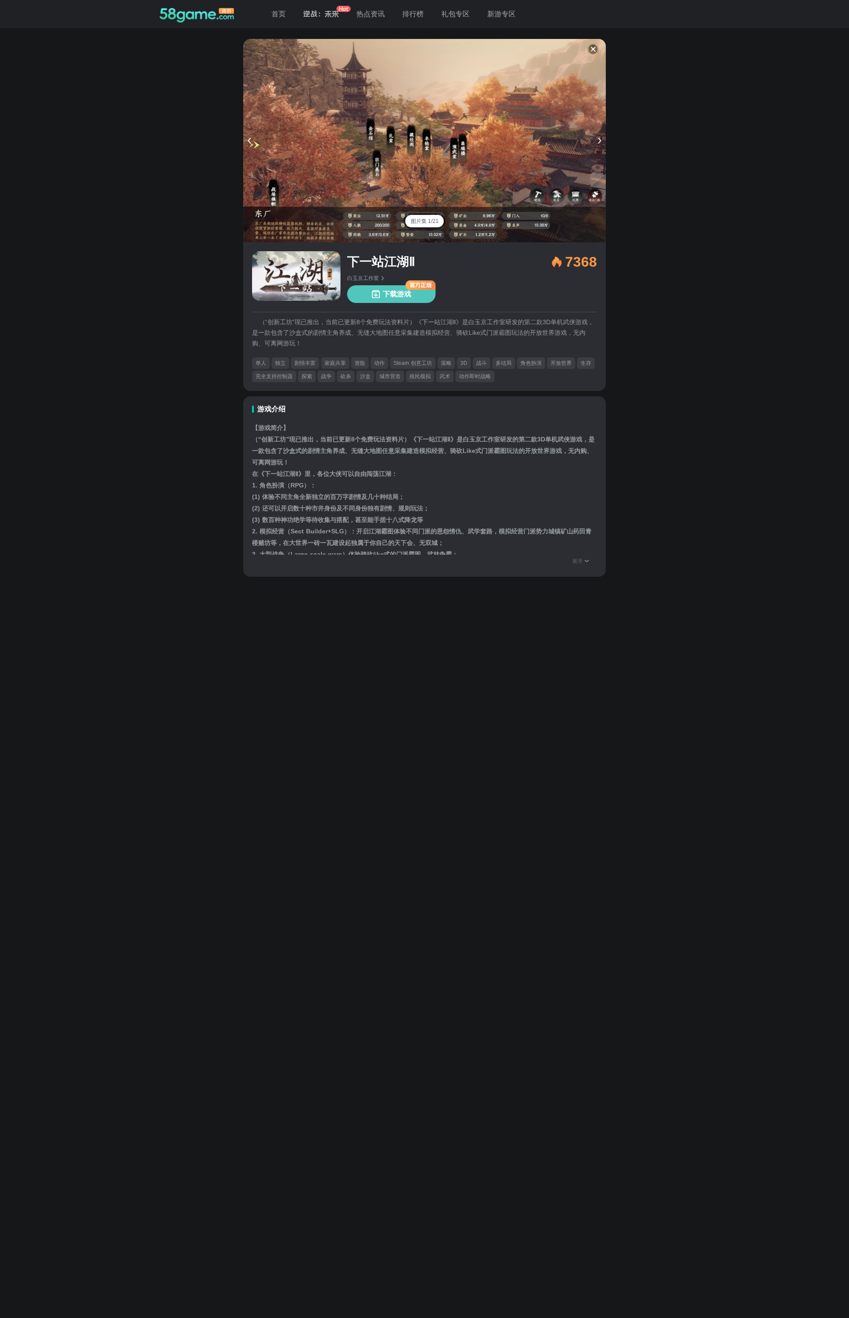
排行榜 (413, 14)
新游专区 (501, 14)
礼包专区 (455, 14)
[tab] (424, 221)
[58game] (196, 14)
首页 (279, 14)
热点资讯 (370, 14)
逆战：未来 (321, 14)
